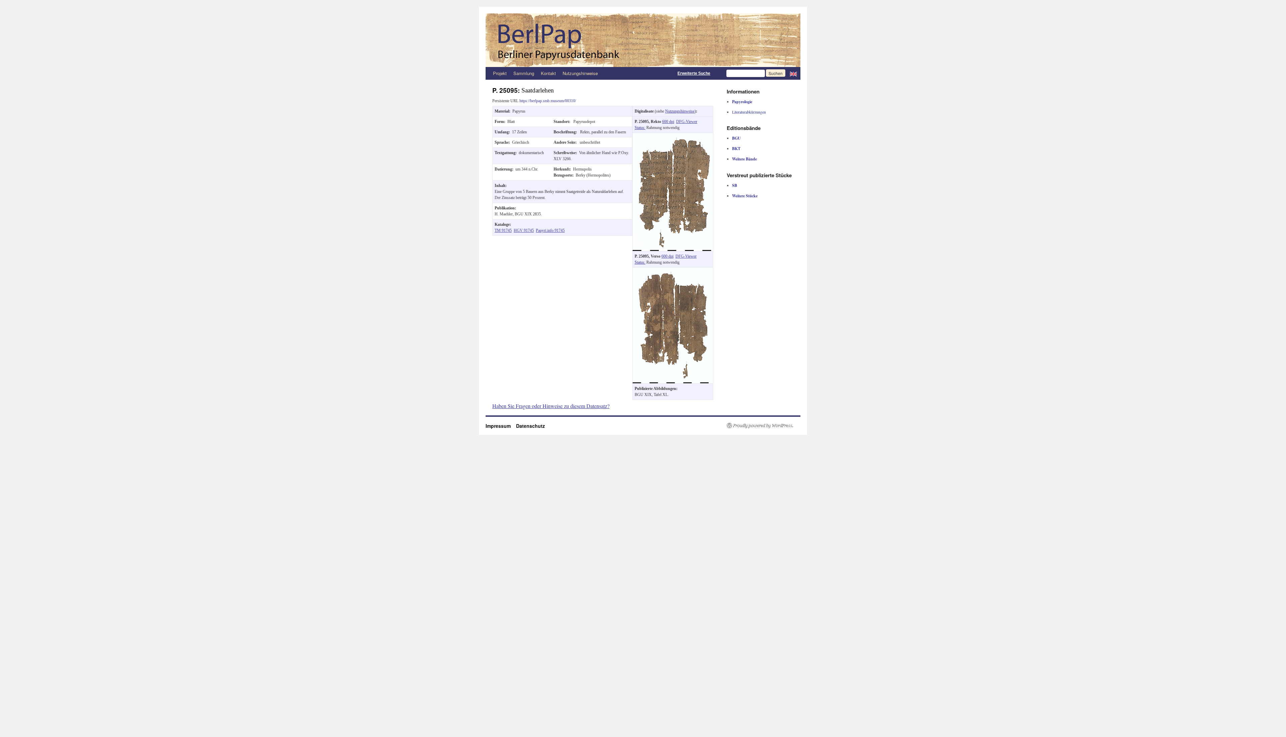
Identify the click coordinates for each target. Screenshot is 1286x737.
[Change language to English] (793, 73)
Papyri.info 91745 (550, 230)
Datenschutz (530, 425)
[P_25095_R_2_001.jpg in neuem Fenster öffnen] (673, 136)
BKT (736, 148)
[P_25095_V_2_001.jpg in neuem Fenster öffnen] (673, 270)
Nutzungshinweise (580, 73)
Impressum (501, 425)
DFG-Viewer (686, 121)
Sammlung (523, 73)
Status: (640, 127)
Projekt (500, 73)
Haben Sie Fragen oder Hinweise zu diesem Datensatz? (551, 405)
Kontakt (548, 73)
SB (734, 185)
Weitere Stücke (745, 196)
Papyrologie (742, 102)
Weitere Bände (744, 159)
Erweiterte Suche (693, 73)
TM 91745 (503, 230)
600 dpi (668, 121)
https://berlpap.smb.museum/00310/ (547, 100)
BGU (736, 138)
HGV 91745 (524, 230)
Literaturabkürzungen (749, 112)
